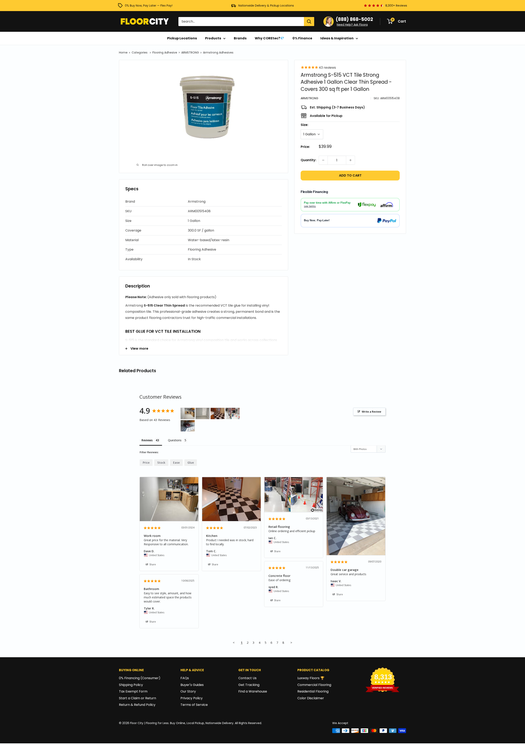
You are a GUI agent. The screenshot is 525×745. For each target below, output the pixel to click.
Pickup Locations (182, 38)
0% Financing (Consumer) (139, 678)
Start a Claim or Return (137, 698)
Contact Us (247, 678)
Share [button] (152, 564)
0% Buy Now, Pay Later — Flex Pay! (148, 5)
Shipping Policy (131, 684)
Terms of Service (194, 704)
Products (213, 38)
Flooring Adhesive (164, 52)
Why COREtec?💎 (269, 38)
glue (190, 462)
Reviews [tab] (147, 440)
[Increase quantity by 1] (350, 160)
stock (161, 462)
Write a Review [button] (371, 411)
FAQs (184, 678)
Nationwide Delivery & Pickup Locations (266, 5)
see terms (310, 206)
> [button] (291, 642)
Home (123, 52)
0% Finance (302, 38)
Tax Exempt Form (133, 691)
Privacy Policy (191, 698)
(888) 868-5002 (354, 19)
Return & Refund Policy (137, 704)
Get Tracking (248, 684)
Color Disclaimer (310, 698)
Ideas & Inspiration (337, 38)
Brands (240, 38)
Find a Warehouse (252, 691)
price (146, 462)
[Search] (309, 21)
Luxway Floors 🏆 (310, 678)
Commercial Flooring (314, 684)
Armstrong (309, 98)
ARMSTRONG (190, 52)
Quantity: (308, 160)
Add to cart (350, 175)
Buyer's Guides (192, 684)
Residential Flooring (313, 691)
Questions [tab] (174, 440)
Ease (176, 462)
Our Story (188, 691)
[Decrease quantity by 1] (323, 160)
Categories (140, 52)
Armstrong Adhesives (218, 52)
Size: (304, 124)
